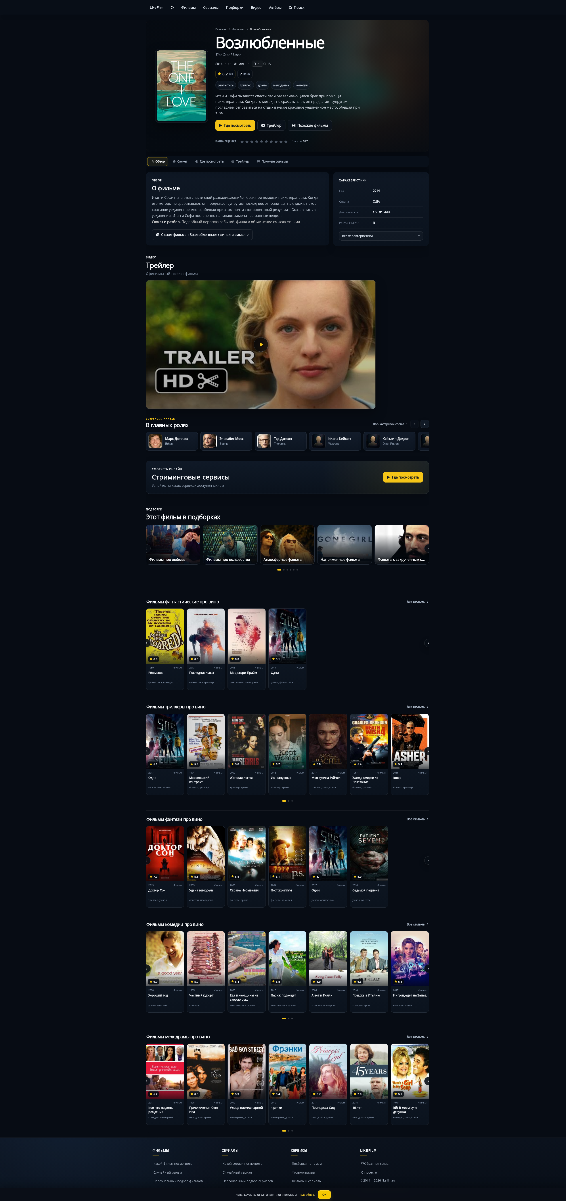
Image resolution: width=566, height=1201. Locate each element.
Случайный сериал (237, 1172)
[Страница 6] (297, 570)
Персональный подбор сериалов (248, 1181)
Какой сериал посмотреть (242, 1163)
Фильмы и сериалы (306, 1181)
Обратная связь (376, 1163)
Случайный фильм (167, 1172)
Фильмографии (303, 1172)
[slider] (264, 141)
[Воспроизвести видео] (261, 344)
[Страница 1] (279, 570)
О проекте (369, 1172)
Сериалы (210, 7)
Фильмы (188, 7)
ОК (324, 1194)
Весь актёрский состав (388, 424)
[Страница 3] (287, 570)
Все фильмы (416, 601)
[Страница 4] (290, 570)
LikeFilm (156, 7)
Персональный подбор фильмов (178, 1181)
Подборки (234, 7)
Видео (256, 7)
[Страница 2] (284, 570)
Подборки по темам (307, 1163)
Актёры (275, 7)
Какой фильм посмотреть (172, 1163)
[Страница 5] (293, 570)
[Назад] (414, 424)
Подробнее (306, 1194)
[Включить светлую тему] (172, 7)
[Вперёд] (425, 424)
